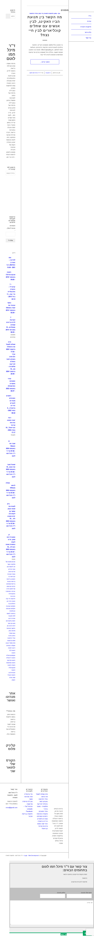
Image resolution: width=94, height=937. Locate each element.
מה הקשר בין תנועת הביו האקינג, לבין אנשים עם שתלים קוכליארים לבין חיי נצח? (44, 25)
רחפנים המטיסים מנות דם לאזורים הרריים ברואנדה (42, 818)
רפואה (10, 648)
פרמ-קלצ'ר (12, 643)
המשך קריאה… (45, 62)
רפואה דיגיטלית (10, 658)
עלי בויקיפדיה (28, 794)
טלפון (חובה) (61, 893)
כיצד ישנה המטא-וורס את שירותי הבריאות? (42, 826)
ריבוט (13, 648)
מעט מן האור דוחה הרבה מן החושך (11, 625)
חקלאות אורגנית (10, 606)
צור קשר (64, 934)
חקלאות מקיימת (10, 608)
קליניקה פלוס (9, 747)
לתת (14, 616)
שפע (14, 677)
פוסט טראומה (11, 640)
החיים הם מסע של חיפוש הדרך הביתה (10, 588)
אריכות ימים (11, 571)
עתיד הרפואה (33, 13)
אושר (8, 564)
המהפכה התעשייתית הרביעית (10, 593)
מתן (10, 631)
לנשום (8, 613)
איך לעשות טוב (11, 566)
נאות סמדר (12, 633)
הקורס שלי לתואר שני (10, 765)
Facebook (29, 811)
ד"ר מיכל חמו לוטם (35, 73)
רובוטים (8, 645)
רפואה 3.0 (12, 650)
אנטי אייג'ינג (11, 569)
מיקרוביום (8, 621)
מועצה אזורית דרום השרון (11, 618)
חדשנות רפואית (49, 13)
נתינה (10, 635)
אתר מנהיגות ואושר (9, 697)
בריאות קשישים (10, 584)
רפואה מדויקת (11, 660)
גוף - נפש (57, 13)
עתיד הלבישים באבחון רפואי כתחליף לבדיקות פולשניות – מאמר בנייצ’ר (42, 804)
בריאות (9, 579)
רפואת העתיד (11, 675)
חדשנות (13, 598)
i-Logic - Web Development (31, 855)
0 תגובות (48, 73)
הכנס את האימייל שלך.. (10, 228)
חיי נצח (41, 13)
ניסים (13, 635)
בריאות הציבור (11, 581)
